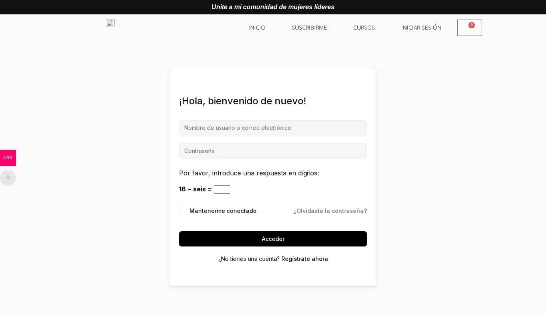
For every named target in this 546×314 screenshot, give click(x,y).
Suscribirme (309, 27)
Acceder (273, 238)
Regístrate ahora (304, 258)
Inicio (257, 27)
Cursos (364, 27)
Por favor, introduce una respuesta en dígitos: (249, 173)
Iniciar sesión (421, 27)
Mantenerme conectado (223, 210)
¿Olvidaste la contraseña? (330, 210)
